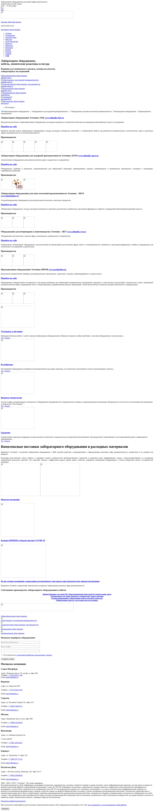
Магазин (8, 39)
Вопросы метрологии (11, 398)
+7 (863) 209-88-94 (15, 775)
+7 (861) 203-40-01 (15, 743)
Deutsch (8, 52)
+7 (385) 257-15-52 (15, 759)
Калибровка (7, 364)
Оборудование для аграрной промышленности (50, 111)
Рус (2, 8)
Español (8, 54)
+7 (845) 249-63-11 (15, 706)
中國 (7, 56)
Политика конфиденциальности (13, 801)
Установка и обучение (11, 331)
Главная (8, 33)
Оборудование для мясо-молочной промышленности (91, 111)
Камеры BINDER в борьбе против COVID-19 (23, 540)
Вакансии (9, 46)
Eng (2, 10)
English (8, 50)
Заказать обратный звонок (11, 22)
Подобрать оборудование (10, 30)
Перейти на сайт (9, 126)
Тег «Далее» (5, 338)
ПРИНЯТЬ (5, 809)
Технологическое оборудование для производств (19, 625)
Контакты (9, 48)
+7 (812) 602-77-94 (15, 675)
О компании (10, 35)
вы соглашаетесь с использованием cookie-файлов (107, 805)
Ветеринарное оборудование (125, 111)
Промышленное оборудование (12, 633)
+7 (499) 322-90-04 (15, 723)
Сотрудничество (11, 41)
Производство (10, 37)
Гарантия (5, 432)
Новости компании (10, 499)
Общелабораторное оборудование (16, 111)
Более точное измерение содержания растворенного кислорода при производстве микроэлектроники (50, 581)
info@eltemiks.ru (12, 677)
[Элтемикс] (37, 18)
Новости (8, 44)
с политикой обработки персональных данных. (34, 655)
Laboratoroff (6, 98)
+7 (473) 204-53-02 (15, 690)
